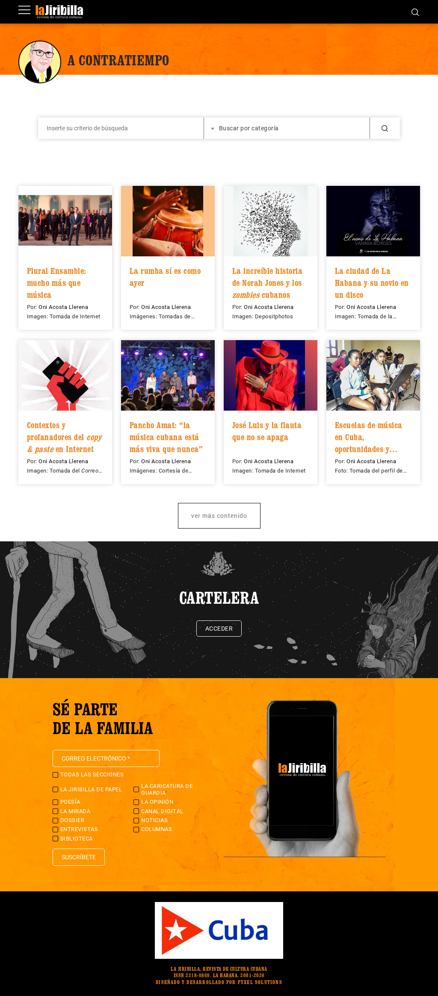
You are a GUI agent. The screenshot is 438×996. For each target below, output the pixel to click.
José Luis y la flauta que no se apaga (267, 431)
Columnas (156, 829)
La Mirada (75, 811)
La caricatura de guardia (166, 789)
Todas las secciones (92, 774)
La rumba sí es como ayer (165, 277)
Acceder (219, 628)
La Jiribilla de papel (91, 789)
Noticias (154, 820)
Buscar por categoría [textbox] (249, 128)
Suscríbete (79, 857)
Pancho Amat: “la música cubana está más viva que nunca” (166, 437)
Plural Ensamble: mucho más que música (56, 283)
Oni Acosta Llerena (63, 307)
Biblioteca (76, 838)
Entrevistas (79, 829)
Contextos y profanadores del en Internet (64, 437)
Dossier (72, 820)
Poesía (70, 802)
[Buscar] (415, 11)
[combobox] (287, 128)
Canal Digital (162, 811)
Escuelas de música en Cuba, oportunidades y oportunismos (368, 437)
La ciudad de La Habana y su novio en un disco (372, 283)
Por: (33, 307)
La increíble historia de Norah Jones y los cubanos (267, 283)
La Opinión (157, 802)
